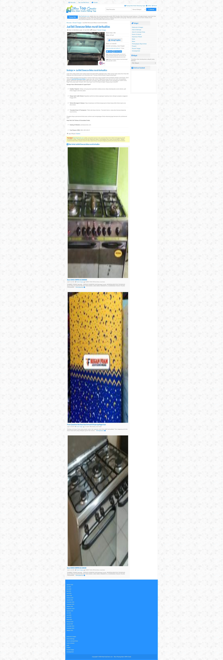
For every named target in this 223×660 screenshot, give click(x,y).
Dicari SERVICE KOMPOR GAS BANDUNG (77, 280)
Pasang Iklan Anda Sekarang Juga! (134, 5)
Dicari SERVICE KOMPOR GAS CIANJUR (76, 568)
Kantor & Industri (136, 34)
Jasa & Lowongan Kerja (138, 32)
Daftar (148, 5)
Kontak (95, 2)
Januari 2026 (70, 600)
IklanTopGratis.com (84, 16)
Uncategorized (136, 51)
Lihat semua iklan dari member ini (113, 48)
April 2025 (69, 617)
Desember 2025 (70, 602)
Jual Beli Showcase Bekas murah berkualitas (88, 26)
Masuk (154, 5)
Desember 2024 (70, 626)
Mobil (133, 39)
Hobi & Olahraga (136, 29)
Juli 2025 (69, 613)
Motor (133, 41)
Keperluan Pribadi (137, 36)
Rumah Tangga (77, 22)
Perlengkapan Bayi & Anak (139, 43)
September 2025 (70, 608)
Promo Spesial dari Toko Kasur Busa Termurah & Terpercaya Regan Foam (86, 424)
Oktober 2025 (70, 606)
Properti (134, 46)
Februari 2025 (70, 621)
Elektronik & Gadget (137, 27)
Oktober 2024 (70, 630)
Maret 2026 (69, 595)
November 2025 (70, 604)
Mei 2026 (69, 591)
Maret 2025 (69, 619)
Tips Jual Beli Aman (83, 2)
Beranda (71, 2)
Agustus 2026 (70, 584)
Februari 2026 (70, 597)
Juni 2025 (69, 615)
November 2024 (70, 628)
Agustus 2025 (70, 610)
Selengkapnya (80, 287)
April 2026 (69, 593)
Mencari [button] (151, 9)
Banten (78, 133)
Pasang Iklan (72, 17)
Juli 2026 (69, 586)
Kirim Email (117, 51)
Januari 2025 (70, 624)
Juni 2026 (69, 589)
